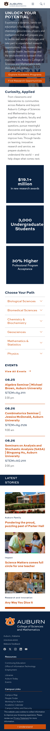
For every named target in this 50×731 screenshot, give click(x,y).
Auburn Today (11, 678)
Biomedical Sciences (22, 310)
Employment (11, 669)
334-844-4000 (11, 639)
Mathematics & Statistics (18, 342)
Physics (13, 353)
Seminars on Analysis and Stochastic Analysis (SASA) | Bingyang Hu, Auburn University (25, 450)
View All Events (15, 371)
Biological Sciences (21, 301)
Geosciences (16, 332)
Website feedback (12, 643)
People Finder (11, 698)
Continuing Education (15, 662)
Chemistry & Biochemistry (16, 321)
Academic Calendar (14, 704)
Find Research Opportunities (25, 80)
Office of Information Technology (20, 666)
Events (8, 682)
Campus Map (11, 694)
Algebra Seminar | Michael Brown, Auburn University (23, 386)
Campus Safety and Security (18, 708)
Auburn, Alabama (12, 636)
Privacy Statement (21, 718)
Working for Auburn (14, 701)
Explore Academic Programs (25, 74)
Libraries (9, 675)
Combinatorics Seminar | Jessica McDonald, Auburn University (24, 416)
